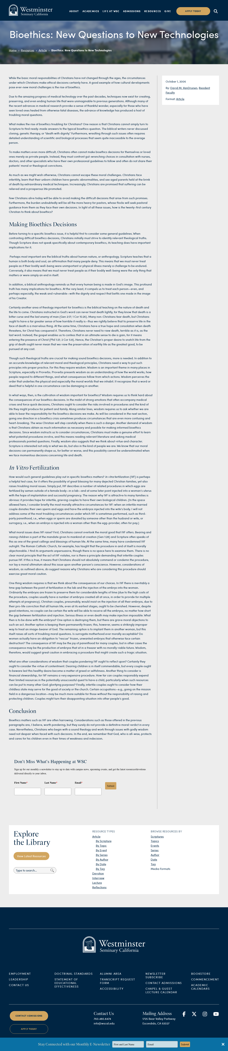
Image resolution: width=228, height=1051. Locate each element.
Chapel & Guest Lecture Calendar (161, 990)
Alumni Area (110, 973)
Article (43, 50)
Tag (153, 864)
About (74, 11)
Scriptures (157, 836)
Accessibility (111, 988)
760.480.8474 (102, 1019)
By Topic (101, 845)
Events (155, 845)
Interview (98, 878)
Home (13, 50)
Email (78, 782)
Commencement (205, 979)
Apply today (193, 11)
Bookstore (201, 973)
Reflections (99, 887)
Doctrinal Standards (74, 973)
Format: (171, 99)
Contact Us (19, 985)
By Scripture (104, 841)
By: (168, 88)
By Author (102, 859)
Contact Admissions (164, 983)
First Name (21, 782)
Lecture (97, 882)
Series (155, 850)
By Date (101, 864)
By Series (102, 855)
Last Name (51, 782)
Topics (155, 841)
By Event (101, 850)
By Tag (100, 869)
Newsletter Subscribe (156, 975)
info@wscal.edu (104, 1023)
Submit (110, 785)
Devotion (98, 873)
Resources (152, 11)
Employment (20, 973)
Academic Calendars (200, 986)
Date (154, 859)
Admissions (132, 11)
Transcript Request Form (117, 981)
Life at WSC (111, 11)
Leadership (18, 979)
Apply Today (29, 1028)
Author (155, 855)
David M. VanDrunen (183, 88)
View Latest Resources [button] (31, 856)
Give (167, 11)
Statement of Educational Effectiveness (67, 982)
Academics (90, 11)
